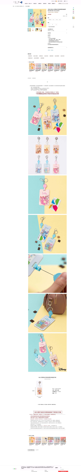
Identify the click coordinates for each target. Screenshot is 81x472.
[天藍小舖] (18, 2)
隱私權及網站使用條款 (34, 471)
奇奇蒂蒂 (50, 19)
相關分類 (29, 53)
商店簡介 (32, 470)
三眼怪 (57, 19)
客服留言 (46, 470)
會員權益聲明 (46, 471)
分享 (49, 50)
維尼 (60, 19)
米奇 (53, 19)
